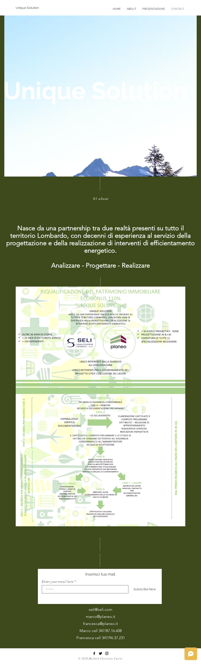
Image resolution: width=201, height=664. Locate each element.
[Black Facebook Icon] (94, 653)
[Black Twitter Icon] (100, 653)
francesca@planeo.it (100, 623)
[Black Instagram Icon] (107, 653)
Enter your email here (58, 581)
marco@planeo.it (100, 616)
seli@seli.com (100, 609)
